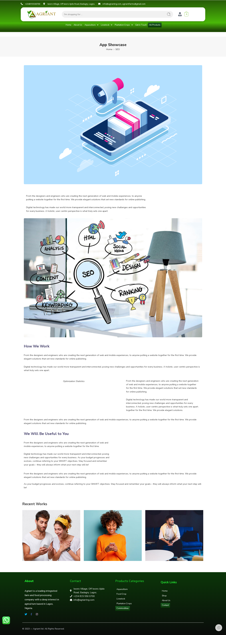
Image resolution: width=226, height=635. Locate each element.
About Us (78, 25)
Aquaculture (90, 25)
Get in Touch (141, 25)
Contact (165, 605)
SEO (117, 49)
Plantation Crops (122, 25)
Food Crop (121, 594)
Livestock (105, 25)
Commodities (123, 608)
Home (68, 25)
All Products (154, 25)
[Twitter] (26, 614)
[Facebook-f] (31, 614)
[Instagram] (37, 614)
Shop (164, 595)
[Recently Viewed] (218, 627)
